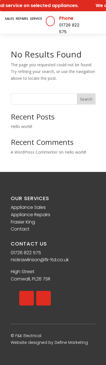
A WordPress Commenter (34, 152)
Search (86, 99)
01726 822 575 (26, 252)
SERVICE (36, 18)
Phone (66, 18)
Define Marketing (71, 342)
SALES (9, 18)
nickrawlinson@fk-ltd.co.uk (40, 259)
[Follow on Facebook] (26, 298)
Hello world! (21, 126)
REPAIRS (22, 18)
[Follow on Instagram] (43, 298)
